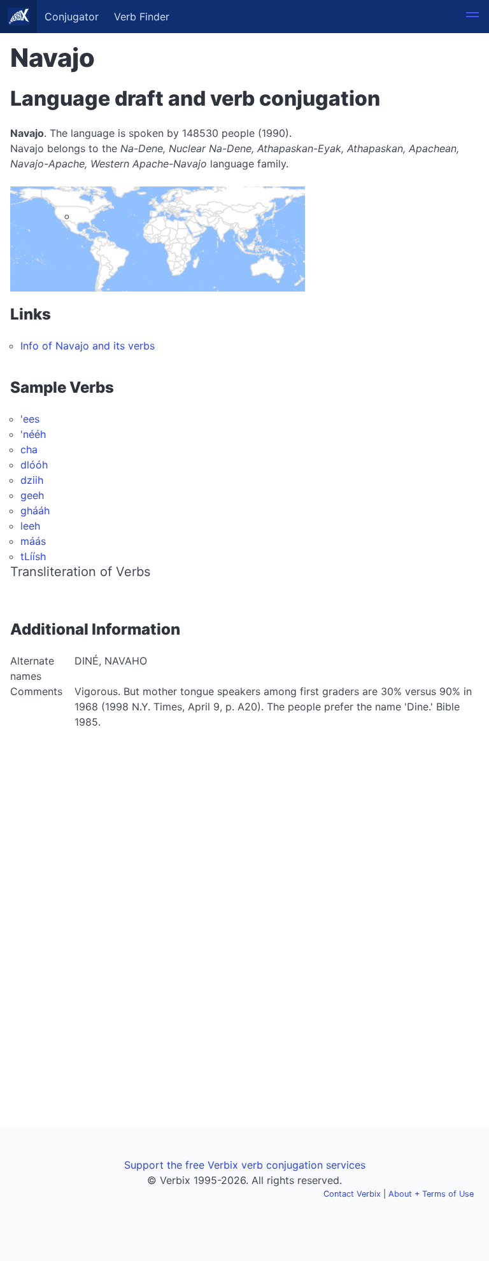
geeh (32, 495)
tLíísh (33, 556)
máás (33, 541)
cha (29, 449)
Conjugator (72, 16)
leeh (30, 525)
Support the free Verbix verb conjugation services (244, 1165)
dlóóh (34, 464)
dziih (31, 480)
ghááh (35, 510)
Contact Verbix (352, 1194)
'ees (29, 418)
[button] (472, 16)
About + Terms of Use (431, 1194)
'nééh (33, 434)
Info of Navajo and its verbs (87, 345)
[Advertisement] (244, 834)
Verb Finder (141, 16)
